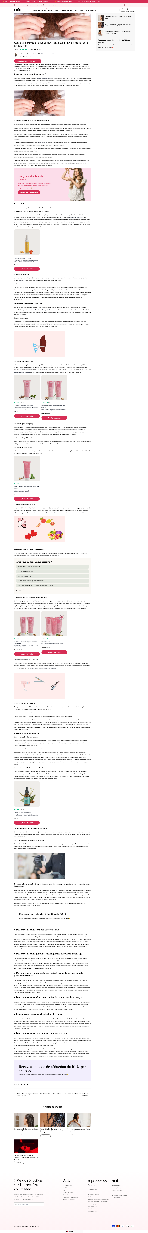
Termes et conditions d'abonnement (97, 1201)
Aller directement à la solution (28, 61)
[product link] (27, 242)
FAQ (64, 1190)
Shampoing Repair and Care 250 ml (23, 405)
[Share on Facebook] (22, 1084)
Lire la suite (20, 1134)
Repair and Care (45, 642)
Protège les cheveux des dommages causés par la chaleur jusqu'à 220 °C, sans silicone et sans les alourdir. (26, 261)
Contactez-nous (67, 1185)
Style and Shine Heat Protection (23, 258)
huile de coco (33, 774)
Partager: (16, 1084)
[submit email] (42, 1204)
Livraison (90, 1197)
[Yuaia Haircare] (17, 10)
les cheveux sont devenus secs (43, 78)
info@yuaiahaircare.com (121, 1195)
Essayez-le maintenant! (29, 192)
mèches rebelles (42, 142)
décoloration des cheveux (76, 217)
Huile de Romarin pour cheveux (22, 812)
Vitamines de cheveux (39, 10)
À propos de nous (91, 10)
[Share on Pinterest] (25, 1084)
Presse (65, 1188)
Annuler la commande (69, 1200)
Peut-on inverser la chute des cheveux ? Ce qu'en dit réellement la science (26, 1157)
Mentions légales (92, 1206)
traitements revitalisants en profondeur (40, 310)
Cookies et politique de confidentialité (98, 1199)
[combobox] (74, 1231)
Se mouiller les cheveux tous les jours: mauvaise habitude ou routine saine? (52, 1131)
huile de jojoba (51, 774)
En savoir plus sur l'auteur (25, 56)
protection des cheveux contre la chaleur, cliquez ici (42, 668)
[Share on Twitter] (28, 1084)
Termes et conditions (93, 1194)
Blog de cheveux (67, 10)
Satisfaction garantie (93, 1204)
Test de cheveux (78, 10)
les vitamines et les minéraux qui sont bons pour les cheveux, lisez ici (65, 513)
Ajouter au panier (27, 269)
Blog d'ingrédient (92, 1211)
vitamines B (21, 280)
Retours (90, 1192)
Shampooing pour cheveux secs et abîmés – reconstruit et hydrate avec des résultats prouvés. (26, 408)
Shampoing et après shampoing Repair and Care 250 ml (53, 406)
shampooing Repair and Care (22, 372)
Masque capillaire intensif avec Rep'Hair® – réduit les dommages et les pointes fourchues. (25, 490)
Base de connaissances (94, 1209)
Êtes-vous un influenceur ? (70, 1197)
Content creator (67, 1195)
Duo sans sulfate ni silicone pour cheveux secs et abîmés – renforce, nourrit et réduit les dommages (53, 410)
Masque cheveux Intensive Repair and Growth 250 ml (26, 487)
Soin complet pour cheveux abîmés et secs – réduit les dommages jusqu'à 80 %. (52, 644)
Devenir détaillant (68, 1192)
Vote (20, 590)
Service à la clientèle (130, 5)
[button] (23, 49)
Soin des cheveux (53, 10)
